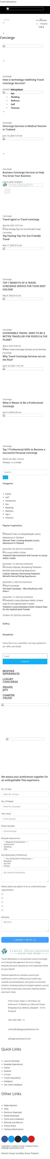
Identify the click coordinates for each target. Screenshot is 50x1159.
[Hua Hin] (25, 863)
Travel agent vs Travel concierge (21, 219)
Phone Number (8, 826)
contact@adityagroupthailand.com (23, 1029)
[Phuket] (25, 866)
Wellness (15, 100)
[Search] (5, 477)
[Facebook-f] (4, 1139)
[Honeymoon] (25, 844)
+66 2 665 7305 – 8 (16, 1020)
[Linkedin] (24, 1139)
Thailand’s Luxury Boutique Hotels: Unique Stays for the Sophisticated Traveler (25, 608)
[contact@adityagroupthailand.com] (4, 1031)
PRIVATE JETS (8, 688)
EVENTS (7, 145)
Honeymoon (17, 89)
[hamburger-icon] (6, 20)
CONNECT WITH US (25, 939)
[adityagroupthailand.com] (4, 1040)
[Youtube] (31, 1139)
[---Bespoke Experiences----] (25, 842)
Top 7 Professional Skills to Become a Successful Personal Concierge (24, 451)
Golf (13, 104)
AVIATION (7, 131)
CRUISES (7, 117)
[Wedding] (25, 847)
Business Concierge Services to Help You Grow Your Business (23, 174)
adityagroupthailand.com (19, 1038)
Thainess (15, 107)
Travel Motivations (8, 1)
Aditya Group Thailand (28, 1153)
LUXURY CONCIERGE (7, 45)
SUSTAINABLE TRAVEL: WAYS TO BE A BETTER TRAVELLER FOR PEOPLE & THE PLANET (25, 336)
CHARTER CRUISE (9, 696)
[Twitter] (11, 1139)
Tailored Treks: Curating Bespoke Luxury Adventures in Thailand (21, 541)
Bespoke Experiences (10, 838)
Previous (6, 462)
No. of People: (7, 801)
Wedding (15, 97)
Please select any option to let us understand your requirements (23, 888)
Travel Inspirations (7, 166)
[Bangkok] (25, 861)
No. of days (6, 789)
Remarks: (5, 917)
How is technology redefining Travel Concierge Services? (23, 81)
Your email (6, 813)
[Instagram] (18, 1139)
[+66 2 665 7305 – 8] (4, 1021)
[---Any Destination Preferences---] (25, 858)
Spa (12, 93)
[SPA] (25, 849)
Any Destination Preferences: (14, 855)
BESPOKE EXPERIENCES (7, 73)
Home (7, 26)
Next (19, 462)
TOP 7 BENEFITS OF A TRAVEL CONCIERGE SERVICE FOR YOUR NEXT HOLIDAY (24, 286)
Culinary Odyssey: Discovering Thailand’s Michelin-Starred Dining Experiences (21, 575)
